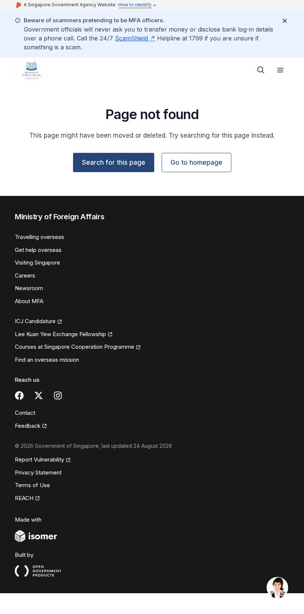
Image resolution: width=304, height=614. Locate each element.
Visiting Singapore (37, 262)
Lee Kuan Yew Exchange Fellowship (60, 334)
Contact (25, 412)
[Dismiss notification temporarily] (285, 21)
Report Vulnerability (39, 459)
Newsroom (29, 288)
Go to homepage (196, 162)
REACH (24, 498)
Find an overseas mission (47, 359)
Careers (25, 275)
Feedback (27, 425)
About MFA (29, 301)
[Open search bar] (261, 70)
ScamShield (131, 38)
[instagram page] (57, 395)
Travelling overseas (39, 236)
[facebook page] (19, 395)
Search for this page (113, 162)
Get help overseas (38, 249)
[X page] (38, 395)
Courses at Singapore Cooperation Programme (74, 346)
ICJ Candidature (35, 321)
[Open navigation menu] (280, 70)
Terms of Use (32, 485)
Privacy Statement (38, 472)
